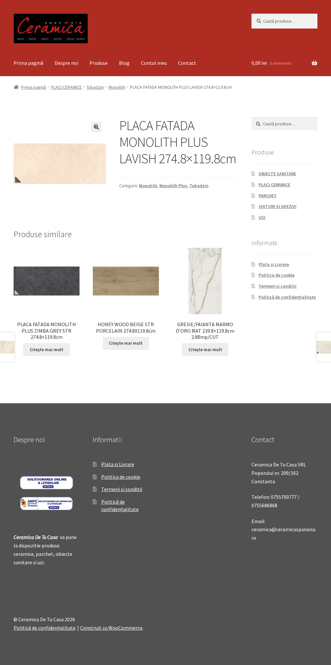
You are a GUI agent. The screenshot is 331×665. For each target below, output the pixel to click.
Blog (124, 63)
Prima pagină (28, 63)
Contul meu (154, 63)
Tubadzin (95, 87)
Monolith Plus (173, 186)
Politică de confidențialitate (287, 297)
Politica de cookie (276, 275)
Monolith (117, 87)
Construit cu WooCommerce (111, 628)
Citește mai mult (46, 349)
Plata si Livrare (274, 264)
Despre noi (66, 63)
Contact (187, 63)
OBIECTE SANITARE (277, 174)
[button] (96, 127)
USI (262, 217)
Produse (99, 63)
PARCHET (268, 196)
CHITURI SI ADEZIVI (277, 206)
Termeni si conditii (277, 286)
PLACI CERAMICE (66, 87)
